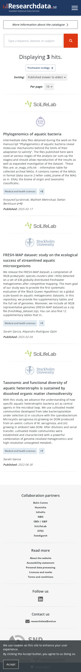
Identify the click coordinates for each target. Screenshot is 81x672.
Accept (10, 664)
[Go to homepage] (29, 8)
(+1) (19, 203)
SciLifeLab (40, 526)
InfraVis (40, 512)
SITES (40, 531)
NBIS (40, 516)
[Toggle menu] (74, 8)
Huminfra (40, 507)
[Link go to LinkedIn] (40, 599)
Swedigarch (40, 535)
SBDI (36, 521)
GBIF (44, 521)
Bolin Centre (40, 502)
